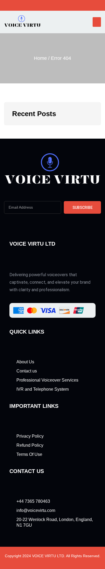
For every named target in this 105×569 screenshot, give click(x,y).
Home (40, 58)
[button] (97, 22)
